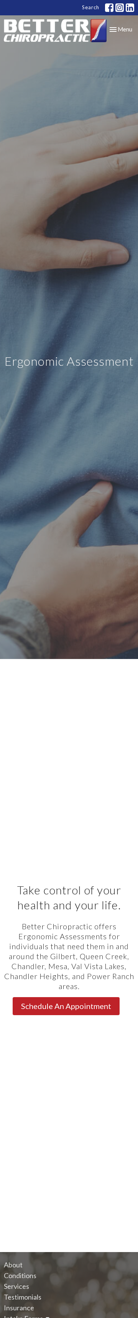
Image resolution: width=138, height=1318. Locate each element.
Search (90, 7)
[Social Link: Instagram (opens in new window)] (119, 7)
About (13, 1264)
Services (16, 1286)
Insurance (19, 1307)
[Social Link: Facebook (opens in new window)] (109, 7)
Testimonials (22, 1297)
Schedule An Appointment (66, 1006)
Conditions (20, 1275)
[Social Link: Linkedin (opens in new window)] (130, 7)
